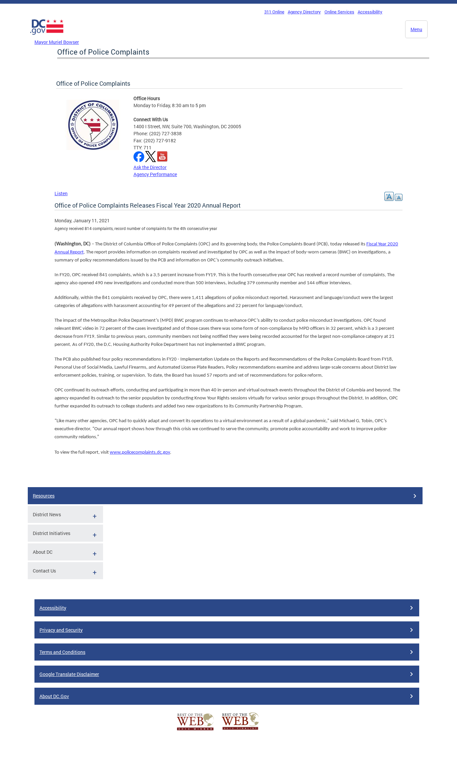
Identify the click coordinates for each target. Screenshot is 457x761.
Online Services (339, 12)
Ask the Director (150, 167)
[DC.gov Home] (47, 36)
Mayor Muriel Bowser (56, 42)
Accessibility (370, 12)
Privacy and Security (61, 630)
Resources (44, 495)
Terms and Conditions (62, 652)
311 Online (274, 12)
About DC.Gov (54, 696)
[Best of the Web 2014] (195, 730)
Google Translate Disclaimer (69, 674)
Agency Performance (155, 174)
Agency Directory (304, 12)
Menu (416, 29)
